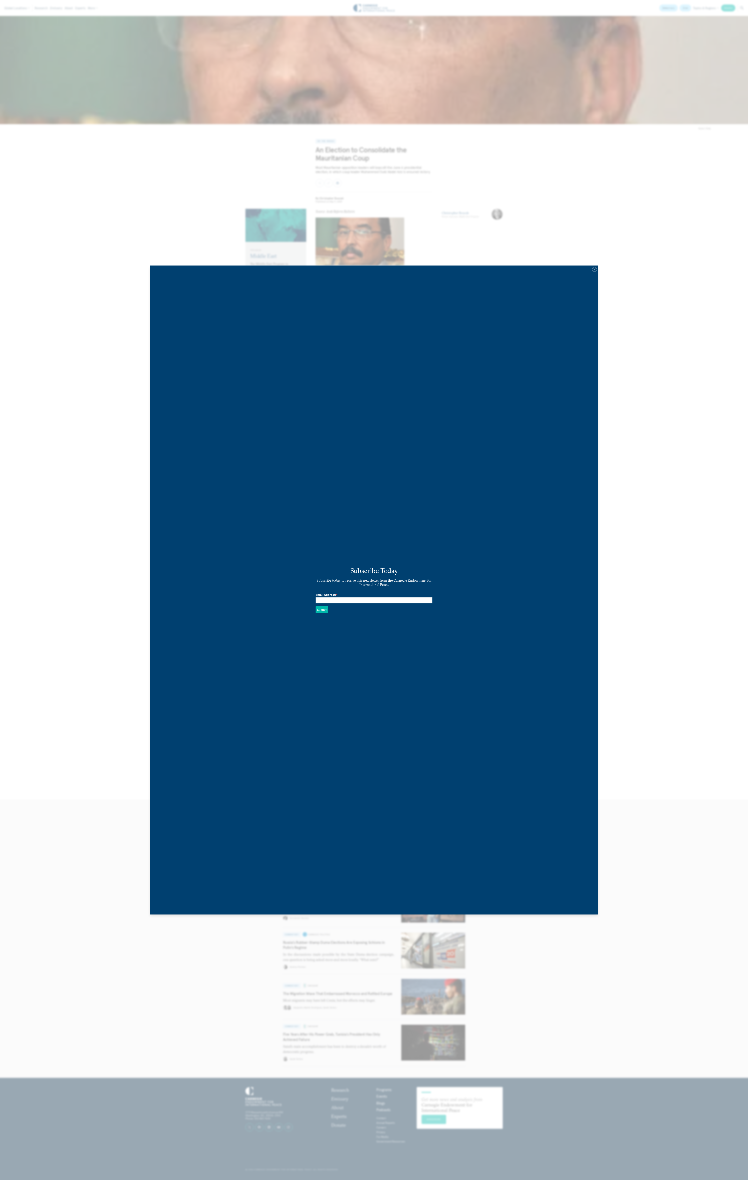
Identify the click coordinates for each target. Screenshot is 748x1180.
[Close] (594, 269)
